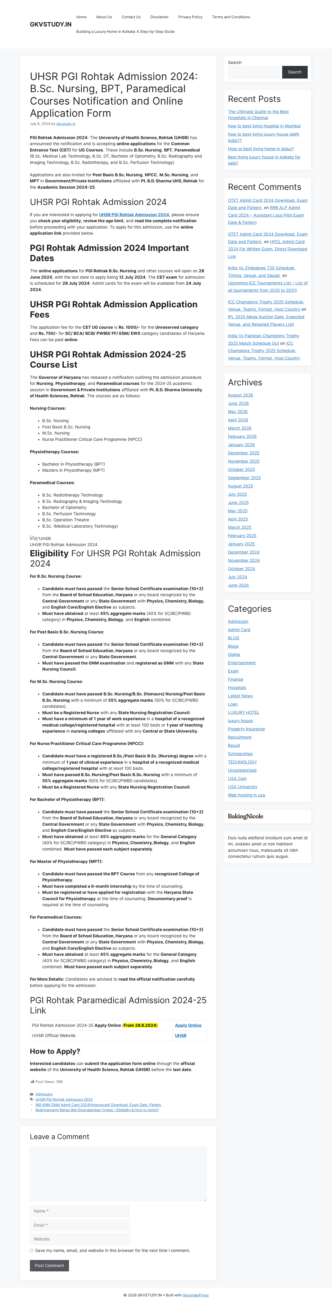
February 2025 (242, 535)
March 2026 (240, 428)
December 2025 (243, 453)
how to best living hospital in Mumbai (264, 126)
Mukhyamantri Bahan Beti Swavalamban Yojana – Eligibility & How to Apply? (97, 1110)
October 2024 (241, 568)
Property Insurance (246, 729)
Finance (235, 679)
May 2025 (237, 510)
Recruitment (240, 737)
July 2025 (237, 494)
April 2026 (238, 419)
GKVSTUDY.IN (50, 24)
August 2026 (240, 395)
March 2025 (239, 527)
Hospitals (237, 687)
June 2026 (238, 403)
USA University (242, 786)
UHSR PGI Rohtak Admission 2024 (134, 214)
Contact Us (131, 17)
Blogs (233, 646)
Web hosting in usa (246, 795)
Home (81, 17)
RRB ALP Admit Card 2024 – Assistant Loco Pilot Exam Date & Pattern (266, 215)
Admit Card (239, 629)
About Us (104, 17)
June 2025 (238, 502)
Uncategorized (242, 770)
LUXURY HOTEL (244, 712)
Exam (233, 671)
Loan (233, 704)
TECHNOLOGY (242, 762)
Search (235, 62)
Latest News (240, 695)
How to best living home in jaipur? (261, 148)
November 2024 (244, 560)
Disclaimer (159, 17)
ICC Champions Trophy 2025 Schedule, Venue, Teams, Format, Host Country (264, 351)
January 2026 (241, 444)
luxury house (240, 720)
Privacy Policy (190, 17)
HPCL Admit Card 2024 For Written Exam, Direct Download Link (267, 249)
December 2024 (244, 552)
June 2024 (238, 585)
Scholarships (240, 753)
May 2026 (238, 411)
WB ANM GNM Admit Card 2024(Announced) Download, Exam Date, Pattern (98, 1105)
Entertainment (242, 662)
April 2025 (238, 519)
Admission (44, 1094)
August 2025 (240, 486)
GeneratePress (196, 1295)
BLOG (233, 638)
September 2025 (244, 477)
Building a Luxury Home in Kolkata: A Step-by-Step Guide (125, 31)
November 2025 (244, 461)
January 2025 (241, 543)
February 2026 (242, 436)
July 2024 (237, 577)
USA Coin (237, 778)
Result (234, 745)
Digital (234, 654)
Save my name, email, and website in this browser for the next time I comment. (112, 1250)
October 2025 (241, 469)
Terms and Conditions (231, 17)
